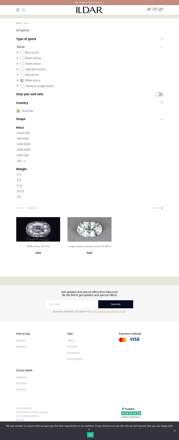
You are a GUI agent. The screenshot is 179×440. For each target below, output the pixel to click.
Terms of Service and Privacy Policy (108, 311)
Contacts (72, 346)
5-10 (19, 185)
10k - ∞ (21, 160)
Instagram (21, 377)
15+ (19, 196)
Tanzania (27, 110)
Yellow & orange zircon (39, 86)
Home (18, 23)
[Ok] (174, 430)
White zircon (32, 80)
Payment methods (130, 333)
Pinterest (21, 389)
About (70, 340)
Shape (21, 119)
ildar (70, 333)
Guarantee (73, 352)
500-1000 (23, 138)
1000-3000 (23, 144)
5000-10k (22, 155)
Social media (24, 370)
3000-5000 (23, 149)
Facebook (21, 383)
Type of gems (26, 39)
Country (22, 103)
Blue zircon (32, 52)
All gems (22, 30)
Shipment (21, 346)
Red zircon (31, 74)
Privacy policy (75, 358)
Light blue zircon (35, 69)
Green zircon (33, 63)
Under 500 (23, 133)
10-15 (20, 191)
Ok (90, 434)
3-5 (19, 180)
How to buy (23, 333)
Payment (21, 340)
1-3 (19, 174)
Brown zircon (33, 58)
